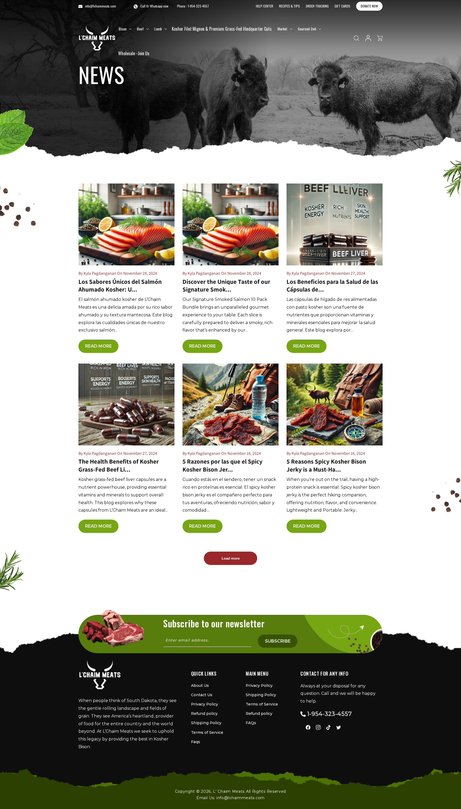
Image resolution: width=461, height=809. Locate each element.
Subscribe (278, 641)
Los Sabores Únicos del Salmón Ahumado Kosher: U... (120, 286)
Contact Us (201, 694)
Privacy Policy (204, 704)
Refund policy (204, 713)
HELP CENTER (264, 6)
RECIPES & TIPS (289, 6)
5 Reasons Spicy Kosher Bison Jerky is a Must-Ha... (326, 465)
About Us (200, 685)
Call (142, 6)
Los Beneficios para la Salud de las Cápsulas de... (332, 286)
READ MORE (98, 346)
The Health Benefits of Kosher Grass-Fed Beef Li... (118, 465)
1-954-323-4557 (198, 6)
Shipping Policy (206, 722)
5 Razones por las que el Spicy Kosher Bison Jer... (222, 465)
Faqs (195, 741)
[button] (125, 28)
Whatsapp (156, 6)
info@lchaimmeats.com (240, 797)
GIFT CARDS (342, 6)
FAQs (251, 722)
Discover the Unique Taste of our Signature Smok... (226, 286)
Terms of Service (207, 732)
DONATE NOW (369, 6)
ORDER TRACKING (317, 6)
